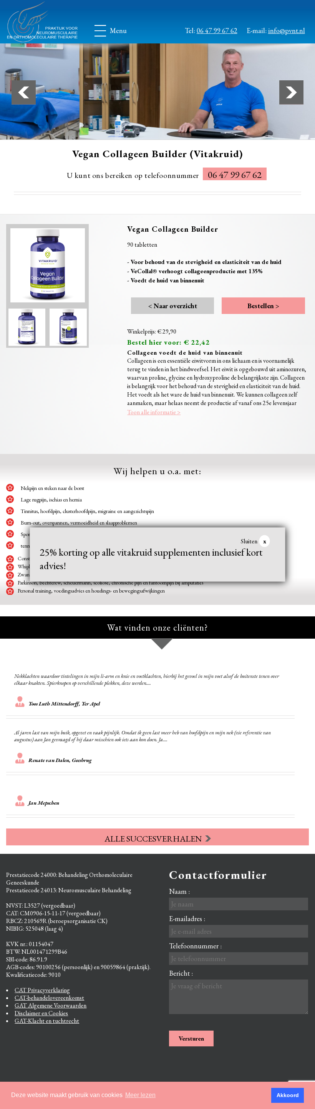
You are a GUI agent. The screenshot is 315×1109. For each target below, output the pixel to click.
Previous (24, 92)
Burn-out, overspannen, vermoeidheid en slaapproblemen (79, 522)
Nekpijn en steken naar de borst (52, 488)
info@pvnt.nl (286, 30)
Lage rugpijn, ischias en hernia (51, 499)
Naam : (179, 891)
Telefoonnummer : (195, 945)
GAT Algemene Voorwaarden (50, 1005)
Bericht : (181, 973)
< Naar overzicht (172, 305)
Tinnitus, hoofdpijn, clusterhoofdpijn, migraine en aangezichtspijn (87, 511)
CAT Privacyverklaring (42, 990)
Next (291, 92)
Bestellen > (263, 305)
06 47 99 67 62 (217, 30)
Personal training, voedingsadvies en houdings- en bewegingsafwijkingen (91, 590)
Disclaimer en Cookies (41, 1013)
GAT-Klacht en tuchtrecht (47, 1021)
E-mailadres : (187, 918)
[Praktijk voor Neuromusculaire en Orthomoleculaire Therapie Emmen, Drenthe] (48, 21)
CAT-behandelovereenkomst (49, 998)
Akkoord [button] (288, 1095)
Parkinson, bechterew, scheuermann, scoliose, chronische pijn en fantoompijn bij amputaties (110, 582)
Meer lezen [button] (140, 1095)
